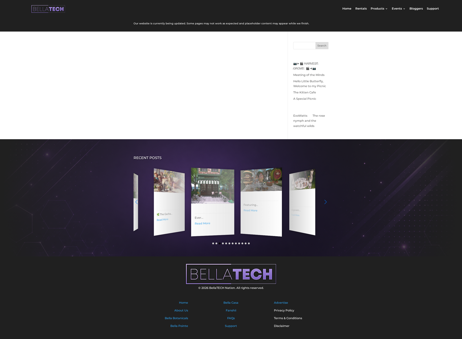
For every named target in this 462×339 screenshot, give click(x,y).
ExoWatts (300, 115)
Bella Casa (230, 302)
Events (397, 8)
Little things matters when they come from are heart (296, 198)
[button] (325, 202)
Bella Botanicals (176, 318)
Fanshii (231, 310)
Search (321, 45)
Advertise (281, 302)
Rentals (361, 8)
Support (433, 8)
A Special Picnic (304, 98)
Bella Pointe (179, 326)
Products (377, 8)
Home (346, 8)
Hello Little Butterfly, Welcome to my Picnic (164, 202)
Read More (158, 219)
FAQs (231, 318)
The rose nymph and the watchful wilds (309, 121)
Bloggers (416, 8)
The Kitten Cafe (304, 92)
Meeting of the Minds (308, 75)
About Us (181, 310)
